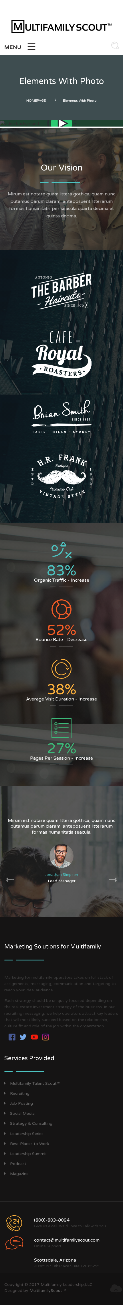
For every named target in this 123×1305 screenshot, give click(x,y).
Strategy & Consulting (31, 1123)
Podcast (18, 1163)
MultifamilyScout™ (47, 1290)
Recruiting (19, 1093)
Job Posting (21, 1103)
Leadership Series (26, 1133)
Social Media (22, 1113)
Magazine (19, 1173)
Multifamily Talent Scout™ (35, 1083)
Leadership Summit (28, 1153)
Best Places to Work (29, 1143)
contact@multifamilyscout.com (67, 1240)
